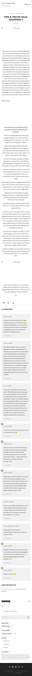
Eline (5, 343)
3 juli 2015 (7, 518)
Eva (5, 386)
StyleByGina (8, 3)
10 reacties (20, 13)
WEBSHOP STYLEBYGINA (10, 611)
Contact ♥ (5, 644)
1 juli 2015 (11, 13)
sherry (6, 502)
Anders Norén (19, 672)
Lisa (5, 316)
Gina (5, 426)
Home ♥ (5, 647)
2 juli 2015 (7, 418)
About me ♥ (6, 641)
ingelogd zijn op (11, 589)
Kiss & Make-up (9, 526)
